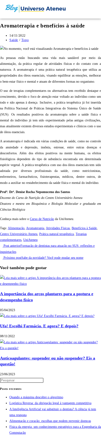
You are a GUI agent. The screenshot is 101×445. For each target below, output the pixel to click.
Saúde (13, 40)
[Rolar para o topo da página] (1, 442)
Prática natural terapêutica (56, 234)
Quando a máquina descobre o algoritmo (36, 397)
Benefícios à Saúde (84, 228)
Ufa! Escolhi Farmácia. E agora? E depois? (39, 326)
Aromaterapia (35, 228)
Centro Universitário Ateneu (18, 234)
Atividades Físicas (58, 228)
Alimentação (16, 228)
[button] (82, 9)
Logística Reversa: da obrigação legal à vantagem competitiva (50, 403)
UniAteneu (30, 240)
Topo (25, 40)
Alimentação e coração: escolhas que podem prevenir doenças (50, 421)
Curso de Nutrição (42, 219)
